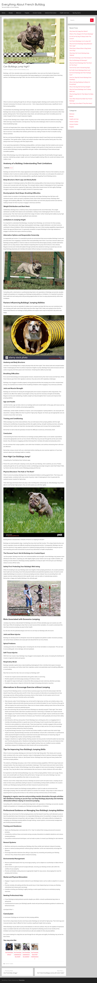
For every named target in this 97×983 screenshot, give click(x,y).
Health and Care (64, 13)
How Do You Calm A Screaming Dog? (79, 67)
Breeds (11, 13)
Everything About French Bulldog (23, 4)
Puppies (27, 13)
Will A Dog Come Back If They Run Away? (80, 103)
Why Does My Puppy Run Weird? (78, 31)
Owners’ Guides (37, 13)
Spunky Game (77, 13)
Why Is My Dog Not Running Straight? (79, 86)
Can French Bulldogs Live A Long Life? (80, 41)
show (11, 167)
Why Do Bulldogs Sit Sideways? (78, 60)
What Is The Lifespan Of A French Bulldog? (81, 34)
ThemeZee (21, 980)
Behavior (18, 13)
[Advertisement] (33, 90)
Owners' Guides (9, 963)
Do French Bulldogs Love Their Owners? (80, 57)
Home (3, 13)
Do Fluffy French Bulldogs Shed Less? (79, 70)
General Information (50, 13)
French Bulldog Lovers (23, 69)
